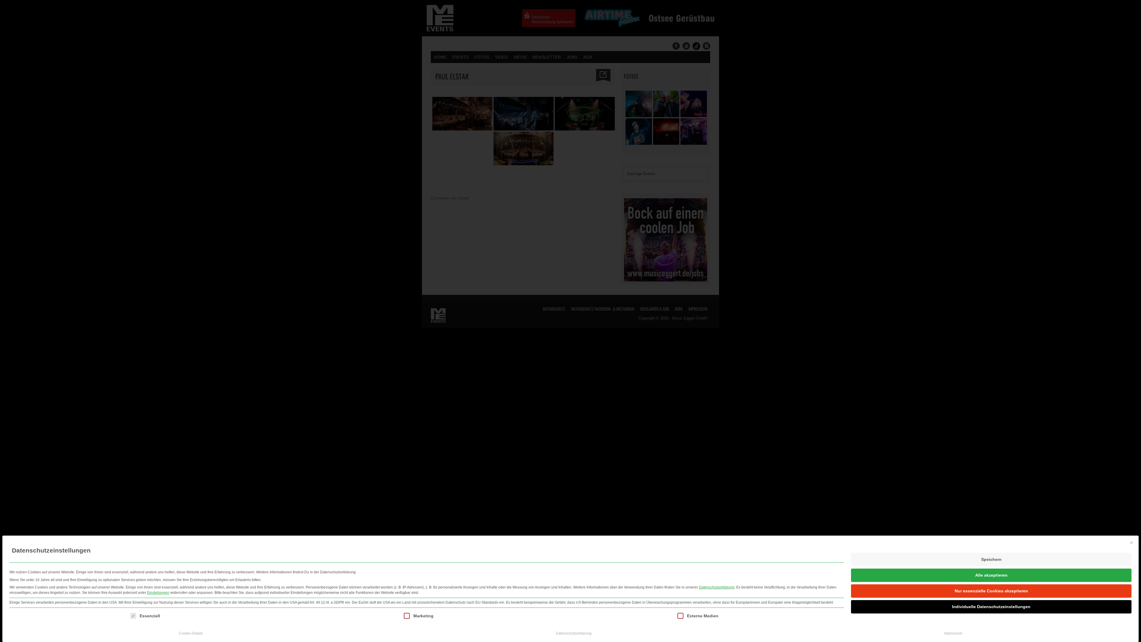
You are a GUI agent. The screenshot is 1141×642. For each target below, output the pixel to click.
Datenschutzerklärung (717, 587)
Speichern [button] (991, 559)
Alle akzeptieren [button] (991, 575)
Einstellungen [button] (158, 593)
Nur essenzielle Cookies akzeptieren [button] (991, 590)
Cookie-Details (191, 633)
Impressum (953, 633)
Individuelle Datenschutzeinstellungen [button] (991, 606)
